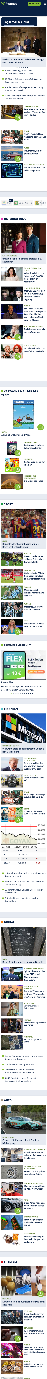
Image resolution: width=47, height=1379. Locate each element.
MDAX (6, 858)
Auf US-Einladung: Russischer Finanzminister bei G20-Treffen (19, 72)
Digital (9, 922)
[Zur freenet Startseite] (9, 3)
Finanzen (11, 709)
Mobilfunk (34, 4)
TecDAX (6, 862)
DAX (5, 854)
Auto (8, 1100)
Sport (8, 504)
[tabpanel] (23, 47)
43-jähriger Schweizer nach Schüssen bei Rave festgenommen (23, 80)
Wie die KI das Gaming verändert (20, 1064)
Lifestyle (10, 1262)
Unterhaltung (15, 219)
